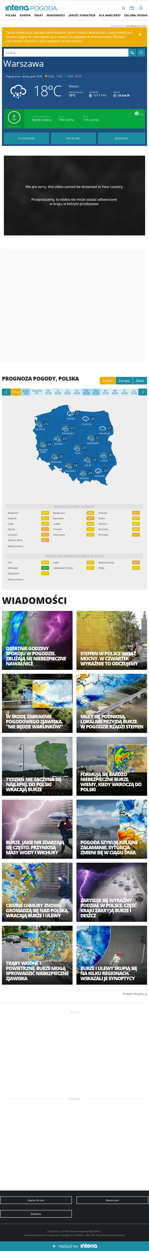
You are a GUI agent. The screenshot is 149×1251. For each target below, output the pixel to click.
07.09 (105, 392)
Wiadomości (56, 15)
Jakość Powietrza (82, 15)
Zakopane (13, 573)
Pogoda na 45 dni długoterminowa (73, 138)
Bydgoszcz (59, 512)
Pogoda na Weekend (121, 138)
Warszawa (59, 534)
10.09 (134, 392)
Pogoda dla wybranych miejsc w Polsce (74, 556)
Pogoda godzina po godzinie (26, 138)
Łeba (56, 562)
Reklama (36, 1213)
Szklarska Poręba (63, 568)
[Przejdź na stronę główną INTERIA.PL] (17, 8)
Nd (26, 392)
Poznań (57, 529)
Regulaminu (95, 1231)
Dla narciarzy (110, 15)
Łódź (10, 523)
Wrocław (103, 534)
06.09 (96, 392)
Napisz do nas (36, 1200)
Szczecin (12, 534)
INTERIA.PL (79, 1235)
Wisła (101, 568)
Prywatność (53, 1235)
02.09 (58, 392)
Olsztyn (102, 523)
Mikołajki (13, 568)
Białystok (13, 512)
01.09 (48, 392)
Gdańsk (12, 518)
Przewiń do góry (133, 994)
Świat (38, 15)
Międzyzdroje (106, 562)
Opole (11, 529)
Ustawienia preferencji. (35, 1235)
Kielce (101, 518)
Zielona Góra (15, 540)
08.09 (115, 392)
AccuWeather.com (135, 26)
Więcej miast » (16, 546)
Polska (10, 15)
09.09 (124, 392)
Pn (37, 392)
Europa (25, 15)
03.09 (67, 392)
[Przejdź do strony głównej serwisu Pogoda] (44, 8)
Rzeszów (103, 529)
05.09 (86, 392)
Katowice (58, 518)
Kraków (102, 512)
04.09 (77, 392)
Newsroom (112, 1200)
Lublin (56, 523)
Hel (10, 562)
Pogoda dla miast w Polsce (75, 506)
